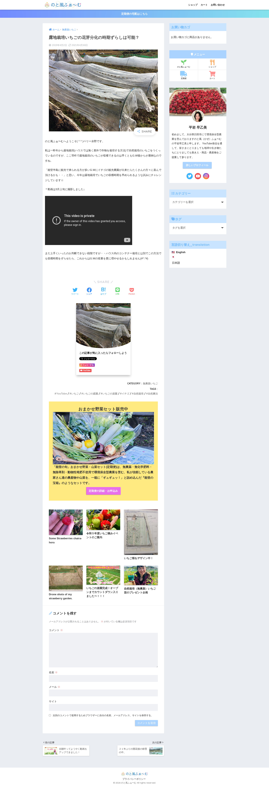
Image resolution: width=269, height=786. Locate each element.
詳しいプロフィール (197, 165)
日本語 (176, 262)
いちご (75, 393)
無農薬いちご (150, 383)
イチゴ (125, 393)
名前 (53, 672)
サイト (53, 701)
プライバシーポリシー (134, 779)
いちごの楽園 (109, 393)
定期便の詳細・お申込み (103, 490)
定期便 (183, 78)
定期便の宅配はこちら (134, 13)
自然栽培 (139, 393)
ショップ (193, 4)
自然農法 (153, 393)
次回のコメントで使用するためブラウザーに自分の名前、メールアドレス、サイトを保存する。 (103, 715)
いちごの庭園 (90, 393)
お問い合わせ (218, 4)
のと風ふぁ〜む (183, 67)
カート (204, 4)
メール (54, 686)
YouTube (61, 393)
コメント (56, 630)
